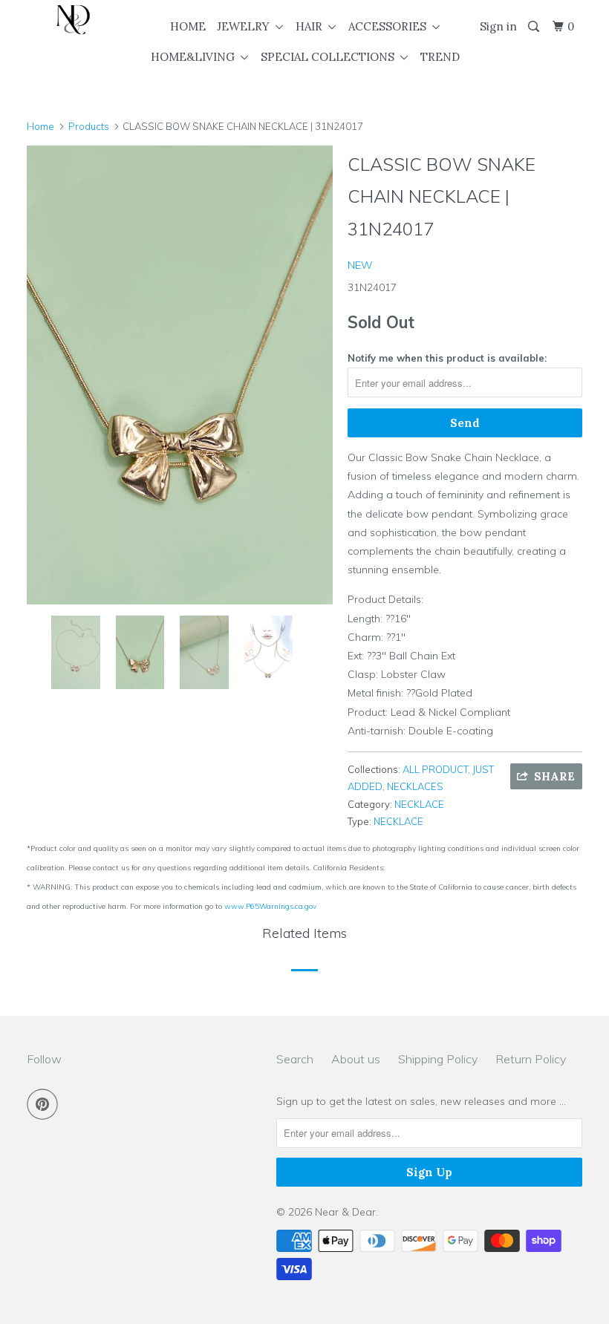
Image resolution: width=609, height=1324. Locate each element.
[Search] (534, 26)
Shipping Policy (438, 1058)
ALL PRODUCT (435, 769)
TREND (440, 57)
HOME (188, 26)
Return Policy (530, 1058)
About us (355, 1058)
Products (88, 126)
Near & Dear (345, 1212)
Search (294, 1058)
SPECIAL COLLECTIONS (330, 57)
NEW (360, 265)
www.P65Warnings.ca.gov (270, 906)
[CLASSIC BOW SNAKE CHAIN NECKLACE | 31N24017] (180, 375)
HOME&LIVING (196, 57)
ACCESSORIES (390, 26)
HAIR (312, 26)
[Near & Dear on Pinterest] (45, 1104)
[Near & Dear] (73, 20)
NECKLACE (419, 804)
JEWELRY (246, 26)
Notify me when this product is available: (447, 358)
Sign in (498, 26)
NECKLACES (415, 786)
